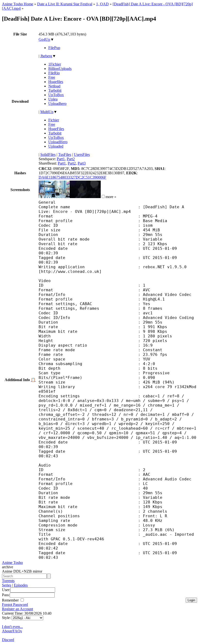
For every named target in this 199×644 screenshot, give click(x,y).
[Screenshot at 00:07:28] (85, 197)
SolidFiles (48, 154)
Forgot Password (15, 604)
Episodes (21, 585)
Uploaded (55, 146)
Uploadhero (57, 103)
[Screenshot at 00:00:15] (54, 197)
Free (51, 77)
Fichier (53, 120)
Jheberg (46, 56)
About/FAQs (12, 631)
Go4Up (44, 39)
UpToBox (56, 95)
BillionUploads (60, 69)
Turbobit (54, 90)
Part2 (71, 159)
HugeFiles (56, 129)
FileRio (54, 73)
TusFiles (64, 154)
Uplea (53, 99)
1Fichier (54, 64)
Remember (11, 600)
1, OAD (102, 4)
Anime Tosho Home (17, 4)
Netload (54, 86)
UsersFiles (82, 154)
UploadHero (57, 142)
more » (111, 197)
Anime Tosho (12, 562)
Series (6, 585)
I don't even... (12, 627)
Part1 (61, 159)
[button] (103, 196)
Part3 (82, 163)
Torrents (8, 581)
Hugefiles (55, 82)
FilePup (54, 48)
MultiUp (46, 112)
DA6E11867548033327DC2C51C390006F (72, 177)
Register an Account (17, 609)
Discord (8, 640)
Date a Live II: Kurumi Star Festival (64, 4)
